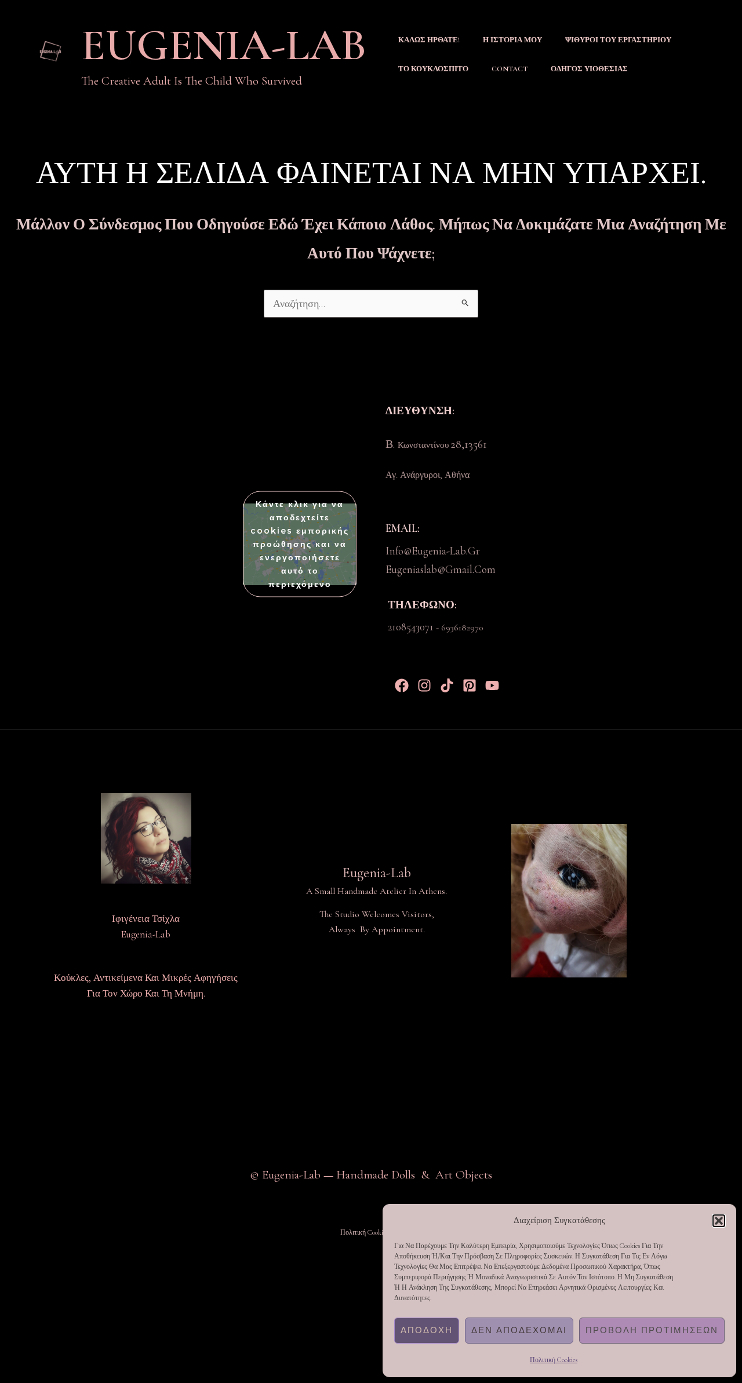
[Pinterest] (470, 685)
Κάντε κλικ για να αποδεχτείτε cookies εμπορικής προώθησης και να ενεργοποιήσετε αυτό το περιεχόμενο (299, 544)
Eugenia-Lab (223, 45)
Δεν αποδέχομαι (519, 1329)
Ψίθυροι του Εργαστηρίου (618, 40)
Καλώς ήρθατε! (429, 40)
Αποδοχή (427, 1329)
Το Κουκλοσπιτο (433, 69)
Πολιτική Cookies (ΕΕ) (371, 1232)
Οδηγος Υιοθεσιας (589, 69)
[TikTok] (447, 685)
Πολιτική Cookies (553, 1360)
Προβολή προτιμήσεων (651, 1329)
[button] (719, 1221)
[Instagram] (424, 685)
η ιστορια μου (512, 40)
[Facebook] (402, 685)
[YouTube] (492, 685)
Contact (510, 69)
